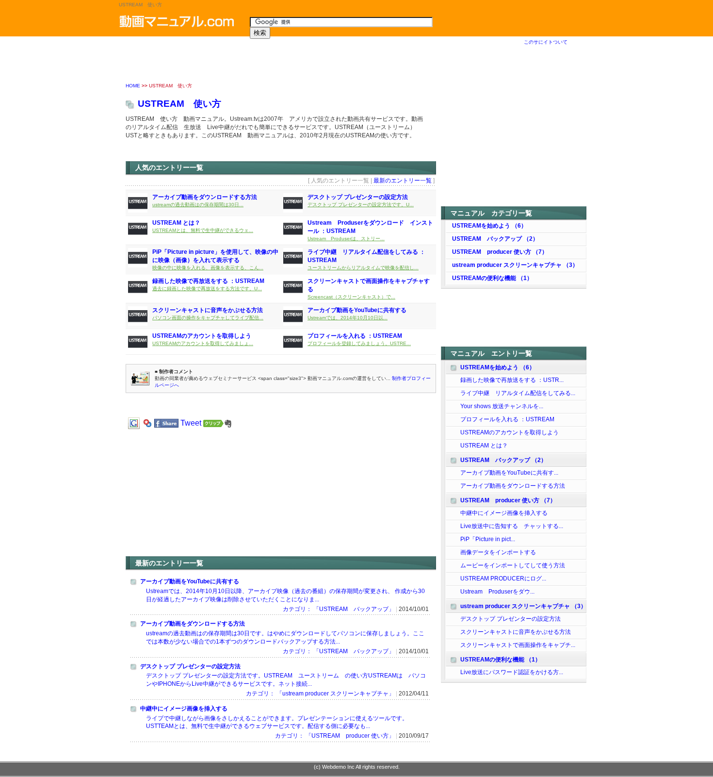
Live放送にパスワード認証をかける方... (511, 672)
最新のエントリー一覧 (402, 180)
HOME (133, 85)
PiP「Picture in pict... (487, 539)
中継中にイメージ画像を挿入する (183, 708)
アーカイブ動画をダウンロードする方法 (204, 197)
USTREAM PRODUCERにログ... (503, 578)
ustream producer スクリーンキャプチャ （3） (515, 265)
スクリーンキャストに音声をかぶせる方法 (207, 310)
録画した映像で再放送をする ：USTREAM (208, 281)
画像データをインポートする (498, 552)
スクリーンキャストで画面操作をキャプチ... (517, 645)
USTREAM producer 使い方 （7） (500, 251)
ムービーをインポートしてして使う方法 (512, 565)
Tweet (190, 423)
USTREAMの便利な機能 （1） (492, 278)
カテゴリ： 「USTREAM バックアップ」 (338, 609)
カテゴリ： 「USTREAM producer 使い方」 (334, 735)
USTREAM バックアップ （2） (495, 238)
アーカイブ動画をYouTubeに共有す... (509, 472)
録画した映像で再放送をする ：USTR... (512, 380)
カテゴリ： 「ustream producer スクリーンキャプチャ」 (320, 693)
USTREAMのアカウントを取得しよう (201, 335)
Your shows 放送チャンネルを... (501, 406)
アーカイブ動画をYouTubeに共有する (357, 310)
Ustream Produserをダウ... (497, 591)
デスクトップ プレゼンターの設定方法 (358, 197)
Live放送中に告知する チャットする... (511, 526)
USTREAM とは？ (176, 222)
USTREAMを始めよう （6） (489, 225)
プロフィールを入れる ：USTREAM (355, 335)
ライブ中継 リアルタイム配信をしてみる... (517, 393)
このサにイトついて (545, 42)
